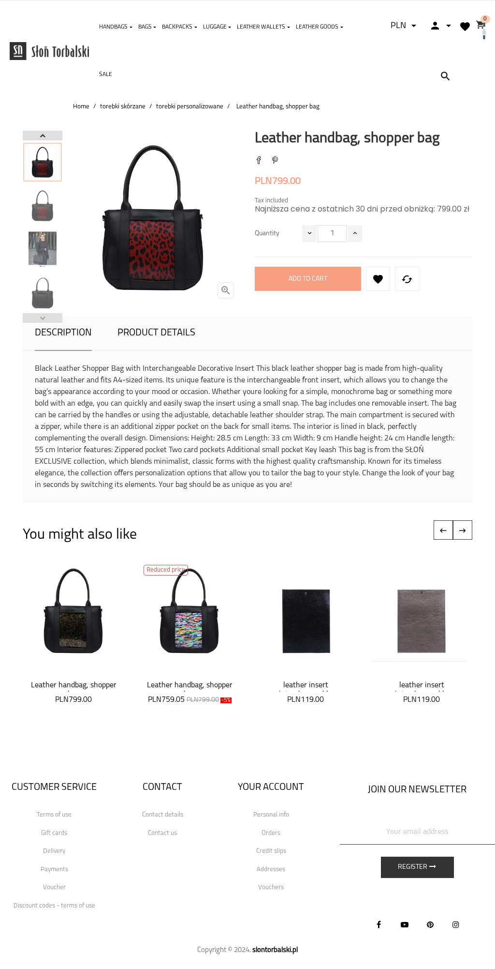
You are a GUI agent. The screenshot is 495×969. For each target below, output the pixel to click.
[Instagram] (456, 924)
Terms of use (54, 815)
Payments (54, 869)
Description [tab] (63, 333)
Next (42, 135)
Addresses (271, 869)
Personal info (271, 815)
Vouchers (271, 887)
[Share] (258, 161)
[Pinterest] (275, 161)
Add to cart (308, 279)
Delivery (54, 851)
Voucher (54, 887)
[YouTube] (404, 924)
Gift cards (54, 833)
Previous (42, 318)
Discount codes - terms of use (54, 906)
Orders (271, 833)
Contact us (162, 833)
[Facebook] (379, 924)
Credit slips (271, 851)
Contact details (162, 815)
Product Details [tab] (156, 333)
